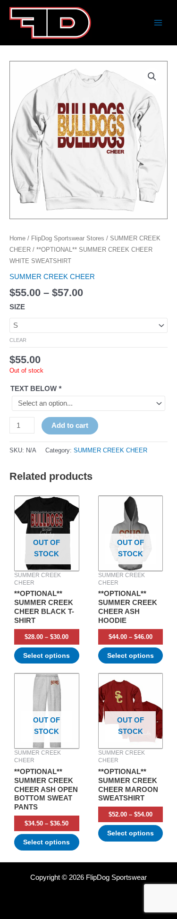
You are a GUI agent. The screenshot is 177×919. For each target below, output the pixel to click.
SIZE (17, 307)
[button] (151, 76)
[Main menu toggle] (158, 22)
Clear (17, 340)
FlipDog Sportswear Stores (67, 238)
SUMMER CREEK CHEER (52, 277)
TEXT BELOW (35, 388)
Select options (46, 655)
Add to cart (69, 425)
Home (17, 238)
